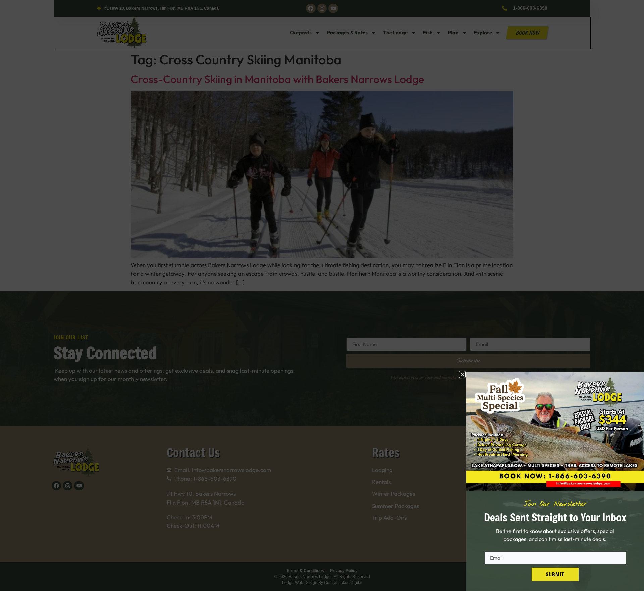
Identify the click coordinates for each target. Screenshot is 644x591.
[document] (322, 295)
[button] (462, 374)
